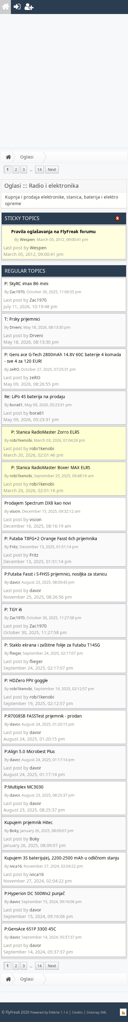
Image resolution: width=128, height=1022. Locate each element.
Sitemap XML (97, 1012)
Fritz (14, 546)
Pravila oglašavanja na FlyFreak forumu (53, 231)
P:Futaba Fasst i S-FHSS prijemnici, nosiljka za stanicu (55, 574)
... (31, 169)
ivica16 (16, 866)
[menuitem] (5, 7)
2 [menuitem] (16, 169)
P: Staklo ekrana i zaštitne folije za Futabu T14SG (52, 645)
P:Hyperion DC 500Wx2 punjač (34, 893)
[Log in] (16, 7)
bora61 (16, 404)
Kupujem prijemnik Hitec (28, 822)
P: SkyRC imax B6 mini (26, 283)
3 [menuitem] (24, 169)
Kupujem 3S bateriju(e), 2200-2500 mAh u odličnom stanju (61, 858)
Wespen (27, 239)
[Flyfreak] (5, 7)
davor (15, 582)
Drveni (15, 327)
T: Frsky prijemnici (22, 319)
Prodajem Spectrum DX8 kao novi (37, 503)
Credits (77, 1012)
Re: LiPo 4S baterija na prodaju (34, 396)
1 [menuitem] (8, 169)
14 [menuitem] (39, 169)
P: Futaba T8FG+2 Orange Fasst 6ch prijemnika (50, 538)
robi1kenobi (21, 440)
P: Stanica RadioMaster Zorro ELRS (45, 432)
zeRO (14, 369)
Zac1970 (17, 291)
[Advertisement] (64, 81)
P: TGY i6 (13, 609)
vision (15, 511)
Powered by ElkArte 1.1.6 (49, 1012)
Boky (14, 830)
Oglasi (27, 157)
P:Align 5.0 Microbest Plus (29, 751)
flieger (15, 653)
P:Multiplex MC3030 (23, 787)
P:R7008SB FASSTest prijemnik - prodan (43, 716)
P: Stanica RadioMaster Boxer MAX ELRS (50, 467)
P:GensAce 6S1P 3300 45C (30, 929)
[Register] (28, 7)
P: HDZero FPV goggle (26, 680)
